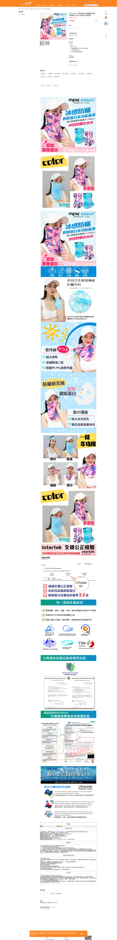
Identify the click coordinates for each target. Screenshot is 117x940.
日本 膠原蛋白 (81, 73)
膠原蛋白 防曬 (65, 73)
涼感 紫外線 (89, 73)
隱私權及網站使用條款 (49, 939)
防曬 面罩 (50, 73)
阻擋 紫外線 (56, 76)
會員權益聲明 (66, 939)
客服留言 (66, 937)
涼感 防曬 (43, 76)
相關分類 (42, 70)
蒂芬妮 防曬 (73, 73)
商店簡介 (47, 937)
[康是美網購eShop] (26, 3)
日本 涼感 (49, 76)
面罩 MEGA (43, 73)
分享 (71, 65)
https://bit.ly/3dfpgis (59, 831)
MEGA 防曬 (57, 73)
